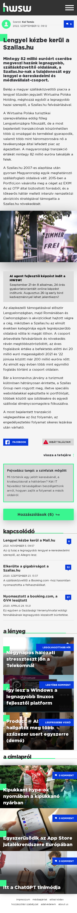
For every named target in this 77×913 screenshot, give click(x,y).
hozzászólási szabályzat (24, 904)
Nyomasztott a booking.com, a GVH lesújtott (30, 598)
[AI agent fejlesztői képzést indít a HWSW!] (38, 289)
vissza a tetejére (57, 455)
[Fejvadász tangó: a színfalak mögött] (38, 483)
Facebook (19, 442)
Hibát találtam (60, 442)
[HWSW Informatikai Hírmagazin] (17, 7)
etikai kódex (57, 899)
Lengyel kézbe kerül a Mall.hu (29, 540)
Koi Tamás (28, 21)
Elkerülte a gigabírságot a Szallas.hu (26, 568)
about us (63, 904)
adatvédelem (48, 904)
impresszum (23, 899)
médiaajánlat (40, 899)
